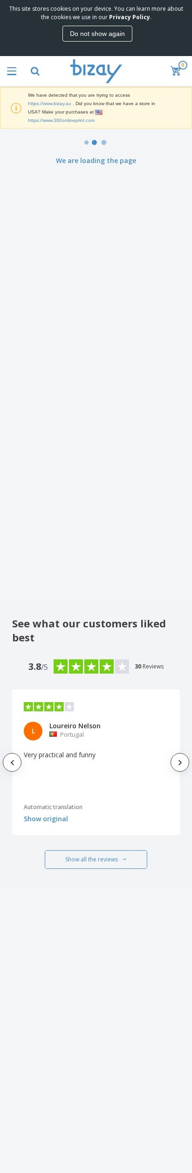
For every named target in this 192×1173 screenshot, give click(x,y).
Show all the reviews (91, 859)
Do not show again (97, 33)
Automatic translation (53, 807)
